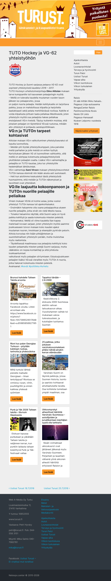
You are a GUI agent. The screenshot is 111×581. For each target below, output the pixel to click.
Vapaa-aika (79, 79)
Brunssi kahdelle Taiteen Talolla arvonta (22, 278)
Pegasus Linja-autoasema (87, 104)
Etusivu (45, 499)
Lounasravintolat (82, 66)
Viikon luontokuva (83, 83)
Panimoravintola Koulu (85, 110)
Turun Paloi (79, 73)
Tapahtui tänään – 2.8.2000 (51, 278)
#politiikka (34, 266)
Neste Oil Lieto (81, 114)
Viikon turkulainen (83, 86)
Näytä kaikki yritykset (87, 130)
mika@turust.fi (16, 547)
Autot (76, 63)
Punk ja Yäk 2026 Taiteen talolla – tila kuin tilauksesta (23, 412)
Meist (44, 503)
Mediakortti (47, 512)
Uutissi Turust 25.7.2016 (56, 488)
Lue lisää (16, 332)
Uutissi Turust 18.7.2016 (22, 488)
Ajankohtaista (81, 60)
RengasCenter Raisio (84, 107)
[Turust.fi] (55, 19)
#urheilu (44, 266)
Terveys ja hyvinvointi (85, 70)
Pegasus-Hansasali (83, 117)
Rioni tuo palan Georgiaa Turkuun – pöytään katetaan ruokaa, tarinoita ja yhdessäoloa (23, 347)
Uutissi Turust (81, 76)
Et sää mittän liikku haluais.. (88, 101)
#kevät (24, 266)
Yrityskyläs (79, 89)
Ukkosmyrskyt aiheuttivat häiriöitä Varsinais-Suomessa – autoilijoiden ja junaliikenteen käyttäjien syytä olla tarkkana (54, 416)
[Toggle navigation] (100, 42)
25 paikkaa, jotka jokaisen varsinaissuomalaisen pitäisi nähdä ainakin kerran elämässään (53, 347)
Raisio (77, 97)
